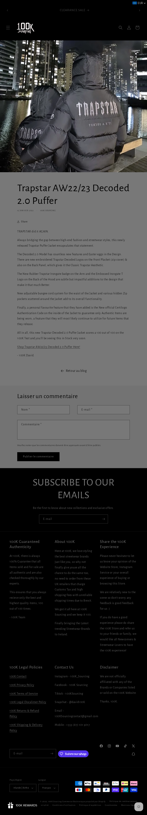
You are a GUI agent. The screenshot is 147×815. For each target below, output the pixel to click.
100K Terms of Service (24, 693)
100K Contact (18, 676)
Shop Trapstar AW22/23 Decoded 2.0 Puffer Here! (48, 346)
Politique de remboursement (123, 801)
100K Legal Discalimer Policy (28, 702)
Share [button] (24, 221)
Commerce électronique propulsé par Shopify (84, 801)
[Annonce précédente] (7, 10)
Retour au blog (76, 371)
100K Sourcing (55, 801)
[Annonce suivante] (139, 10)
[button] (8, 27)
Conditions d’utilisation (64, 805)
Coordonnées (111, 805)
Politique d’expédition (90, 805)
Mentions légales (129, 805)
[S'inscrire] (103, 519)
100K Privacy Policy (22, 685)
